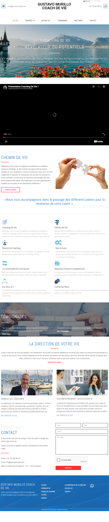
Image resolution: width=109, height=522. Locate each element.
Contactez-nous (61, 286)
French (87, 1)
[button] (10, 189)
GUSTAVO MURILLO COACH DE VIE (54, 6)
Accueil (15, 20)
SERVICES (28, 20)
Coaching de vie (9, 227)
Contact (93, 20)
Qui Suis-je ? (46, 20)
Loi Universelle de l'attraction (15, 268)
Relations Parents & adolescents (69, 268)
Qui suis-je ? (8, 286)
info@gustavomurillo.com (17, 6)
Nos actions (61, 248)
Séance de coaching (11, 248)
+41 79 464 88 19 (95, 6)
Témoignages (62, 20)
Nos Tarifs (79, 20)
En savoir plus (9, 415)
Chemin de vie (60, 227)
